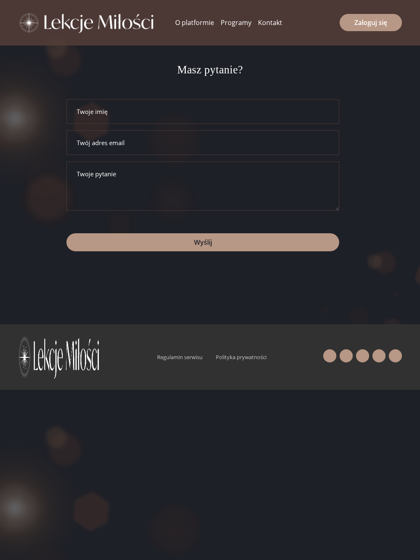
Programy (236, 22)
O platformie (194, 22)
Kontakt (270, 22)
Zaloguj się (370, 22)
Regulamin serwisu (180, 357)
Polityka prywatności (241, 357)
